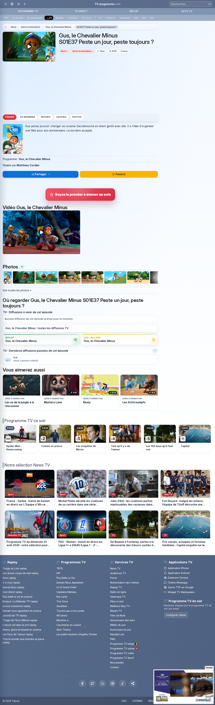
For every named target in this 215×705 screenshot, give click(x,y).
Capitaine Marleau (66, 592)
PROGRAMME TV (28, 11)
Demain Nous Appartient (69, 582)
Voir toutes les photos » (17, 290)
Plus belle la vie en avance (17, 596)
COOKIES (137, 700)
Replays (45, 117)
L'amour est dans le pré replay (19, 624)
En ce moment (34, 18)
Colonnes (72, 18)
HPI (58, 573)
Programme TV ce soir (25, 420)
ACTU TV (187, 11)
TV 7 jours (86, 18)
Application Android (179, 573)
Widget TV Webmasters (181, 592)
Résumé (9, 117)
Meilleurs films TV (120, 606)
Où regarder (27, 117)
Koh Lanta (61, 596)
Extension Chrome (178, 577)
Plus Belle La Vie (65, 577)
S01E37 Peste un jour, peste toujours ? (97, 27)
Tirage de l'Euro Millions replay (20, 620)
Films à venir (117, 601)
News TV (115, 568)
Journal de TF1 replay (15, 615)
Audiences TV (118, 573)
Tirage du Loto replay (15, 568)
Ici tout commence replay (17, 606)
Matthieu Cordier (28, 165)
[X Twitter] (92, 683)
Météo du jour (118, 624)
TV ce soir (17, 18)
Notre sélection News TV (27, 465)
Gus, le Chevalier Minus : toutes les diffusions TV (37, 328)
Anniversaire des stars (122, 620)
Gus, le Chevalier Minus (58, 27)
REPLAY (134, 11)
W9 (152, 18)
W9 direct (61, 615)
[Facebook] (82, 683)
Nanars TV (116, 610)
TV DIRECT (81, 11)
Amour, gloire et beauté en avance (22, 629)
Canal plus (125, 18)
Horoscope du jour (120, 629)
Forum (113, 577)
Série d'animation (30, 27)
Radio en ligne (118, 592)
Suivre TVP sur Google (181, 587)
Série (13, 27)
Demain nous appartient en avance (22, 610)
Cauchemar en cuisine (68, 624)
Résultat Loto (117, 634)
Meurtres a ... (63, 620)
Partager (41, 174)
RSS (150, 700)
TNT (6, 18)
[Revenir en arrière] (25, 4)
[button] (132, 683)
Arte (144, 18)
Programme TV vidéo (122, 653)
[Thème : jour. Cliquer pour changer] (18, 4)
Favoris (120, 174)
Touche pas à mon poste (70, 610)
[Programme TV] (5, 27)
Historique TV (117, 596)
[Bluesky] (102, 683)
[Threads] (112, 683)
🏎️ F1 (49, 18)
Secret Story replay (13, 587)
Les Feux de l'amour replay (18, 634)
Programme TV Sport (122, 657)
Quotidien (61, 606)
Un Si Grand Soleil (66, 587)
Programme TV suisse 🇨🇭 (124, 648)
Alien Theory (63, 629)
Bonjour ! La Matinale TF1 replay (20, 601)
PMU (112, 639)
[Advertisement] (80, 87)
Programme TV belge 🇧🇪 (124, 643)
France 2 (110, 18)
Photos (76, 117)
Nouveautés (117, 662)
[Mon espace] (12, 4)
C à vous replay (11, 582)
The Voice (62, 601)
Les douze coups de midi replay (20, 573)
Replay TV (116, 587)
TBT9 (59, 568)
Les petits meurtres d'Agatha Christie (76, 634)
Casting (61, 117)
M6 (136, 18)
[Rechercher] (209, 4)
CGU (123, 700)
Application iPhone (178, 568)
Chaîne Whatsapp (178, 582)
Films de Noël (117, 615)
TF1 (100, 18)
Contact (114, 667)
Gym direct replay (12, 592)
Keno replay (9, 577)
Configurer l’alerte (176, 614)
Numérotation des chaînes (124, 582)
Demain (59, 18)
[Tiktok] (122, 683)
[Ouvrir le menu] (5, 4)
